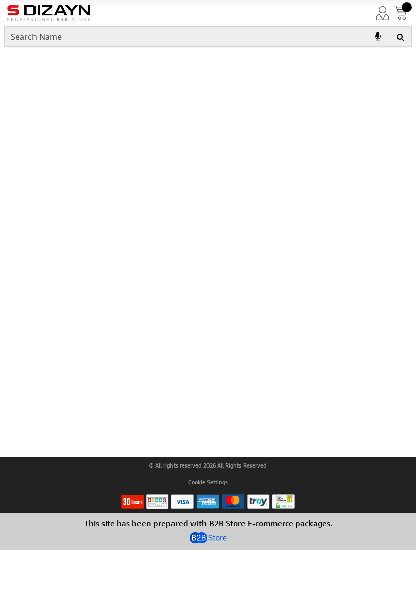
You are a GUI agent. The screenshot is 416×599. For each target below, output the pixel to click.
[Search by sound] (378, 36)
